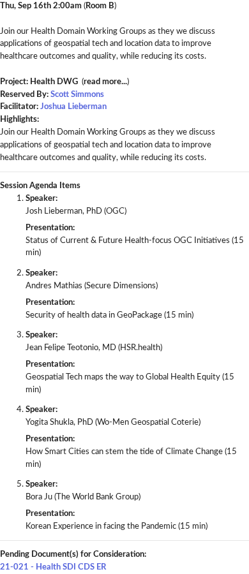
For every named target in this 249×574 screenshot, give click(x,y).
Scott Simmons (77, 94)
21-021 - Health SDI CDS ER (53, 567)
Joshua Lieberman (73, 106)
